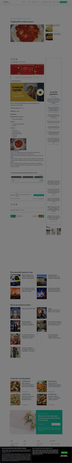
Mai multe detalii (8, 452)
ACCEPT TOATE (64, 452)
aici (7, 458)
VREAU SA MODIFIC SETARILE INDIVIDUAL (64, 456)
